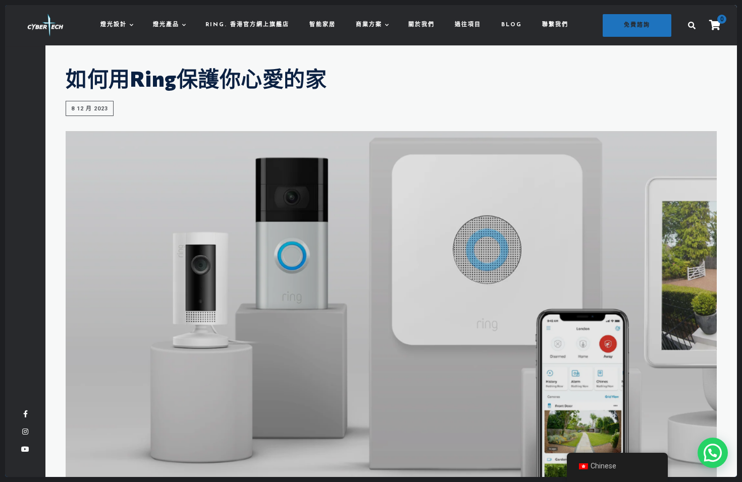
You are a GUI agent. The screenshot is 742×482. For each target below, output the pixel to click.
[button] (713, 453)
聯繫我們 (555, 25)
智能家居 (322, 25)
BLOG (511, 25)
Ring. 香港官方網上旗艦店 (247, 25)
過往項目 (468, 25)
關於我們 (421, 25)
